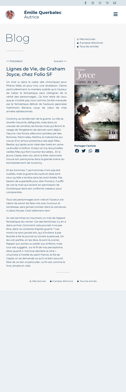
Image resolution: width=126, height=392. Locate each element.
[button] (77, 150)
